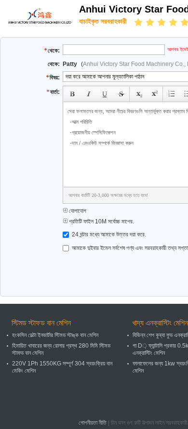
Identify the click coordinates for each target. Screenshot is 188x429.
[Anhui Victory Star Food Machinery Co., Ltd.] (39, 15)
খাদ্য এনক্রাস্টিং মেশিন (160, 323)
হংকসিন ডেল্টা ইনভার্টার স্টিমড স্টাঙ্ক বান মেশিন (55, 335)
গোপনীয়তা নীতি (93, 422)
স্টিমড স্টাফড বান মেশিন (41, 323)
